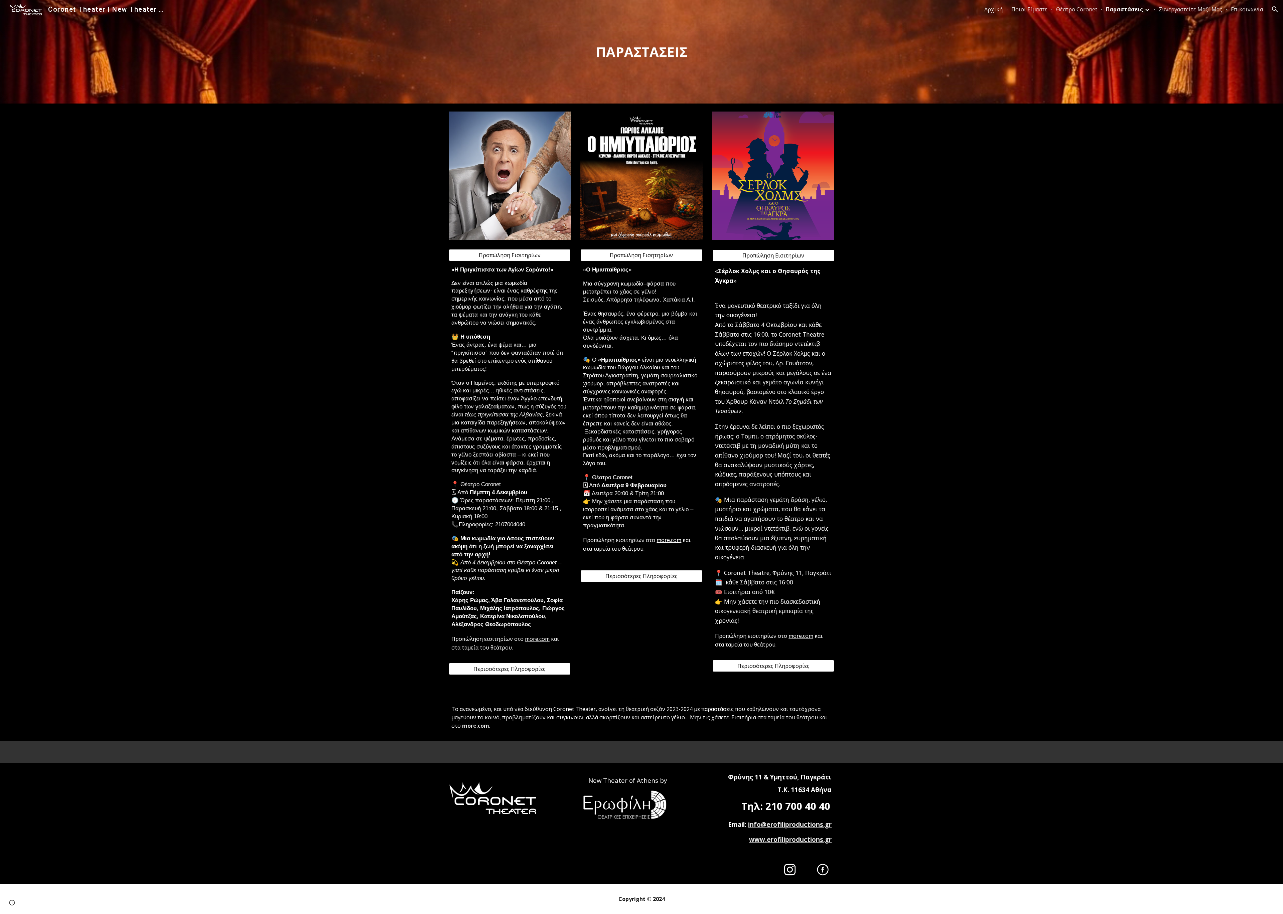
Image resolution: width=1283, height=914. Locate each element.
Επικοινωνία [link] (1247, 9)
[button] (1275, 9)
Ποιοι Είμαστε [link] (1029, 9)
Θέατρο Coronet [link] (1076, 9)
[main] (641, 52)
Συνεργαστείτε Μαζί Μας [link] (1190, 9)
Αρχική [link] (993, 9)
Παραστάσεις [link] (1124, 9)
